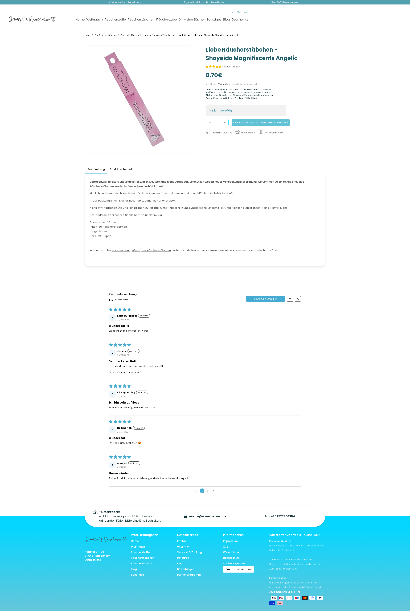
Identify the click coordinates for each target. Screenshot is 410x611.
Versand (222, 84)
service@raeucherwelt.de (207, 516)
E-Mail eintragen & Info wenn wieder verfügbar (260, 122)
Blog (134, 569)
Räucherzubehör (169, 19)
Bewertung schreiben (265, 299)
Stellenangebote (234, 563)
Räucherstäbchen (141, 19)
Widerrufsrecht (232, 552)
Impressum (230, 541)
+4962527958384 (282, 516)
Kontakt (182, 541)
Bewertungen (185, 569)
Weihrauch (94, 19)
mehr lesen (251, 97)
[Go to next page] (214, 491)
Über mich (183, 547)
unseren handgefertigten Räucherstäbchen (141, 250)
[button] (94, 19)
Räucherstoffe (115, 19)
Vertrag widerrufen (238, 569)
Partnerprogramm (189, 575)
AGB (226, 547)
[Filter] (290, 299)
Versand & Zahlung (189, 552)
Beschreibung (96, 169)
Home (135, 541)
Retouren (183, 558)
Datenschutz (231, 558)
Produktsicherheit (121, 169)
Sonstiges (213, 19)
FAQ (179, 563)
